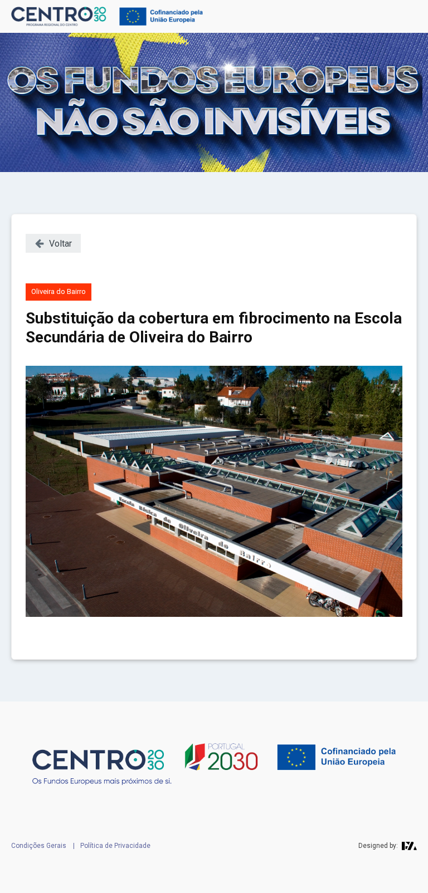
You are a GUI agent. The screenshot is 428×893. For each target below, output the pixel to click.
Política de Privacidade (115, 845)
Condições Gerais (38, 845)
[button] (53, 243)
